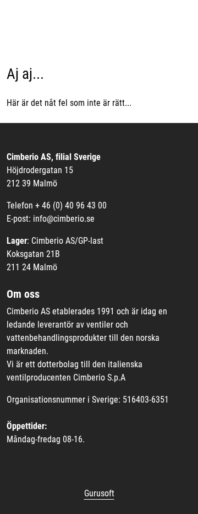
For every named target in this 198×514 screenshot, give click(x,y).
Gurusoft (99, 493)
